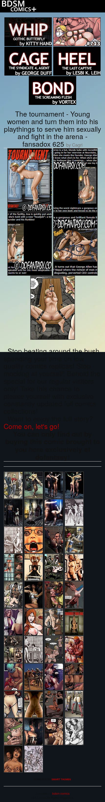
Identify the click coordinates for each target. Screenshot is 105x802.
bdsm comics (61, 793)
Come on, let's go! (31, 426)
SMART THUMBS (61, 779)
